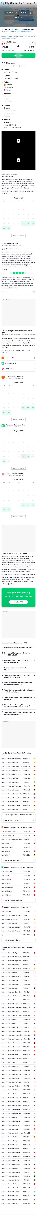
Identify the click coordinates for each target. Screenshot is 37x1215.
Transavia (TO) (10, 363)
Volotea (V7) (9, 369)
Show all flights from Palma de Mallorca (18, 815)
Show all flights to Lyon (12, 820)
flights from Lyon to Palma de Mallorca (20, 31)
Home (3, 36)
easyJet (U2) (9, 358)
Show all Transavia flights (13, 900)
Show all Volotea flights (12, 940)
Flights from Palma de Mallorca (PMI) (16, 36)
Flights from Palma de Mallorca (18, 13)
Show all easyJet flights (12, 860)
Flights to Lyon (18, 18)
